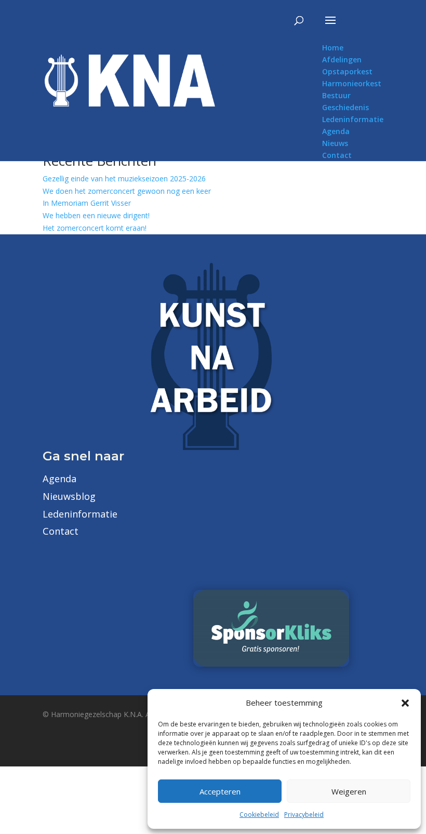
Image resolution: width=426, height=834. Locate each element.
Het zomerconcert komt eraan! (95, 228)
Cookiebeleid (259, 814)
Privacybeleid (304, 814)
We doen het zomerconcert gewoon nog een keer (127, 191)
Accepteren (220, 791)
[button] (405, 703)
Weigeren (348, 791)
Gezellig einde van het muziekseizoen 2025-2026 (124, 178)
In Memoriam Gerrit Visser (87, 203)
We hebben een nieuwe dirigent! (96, 215)
